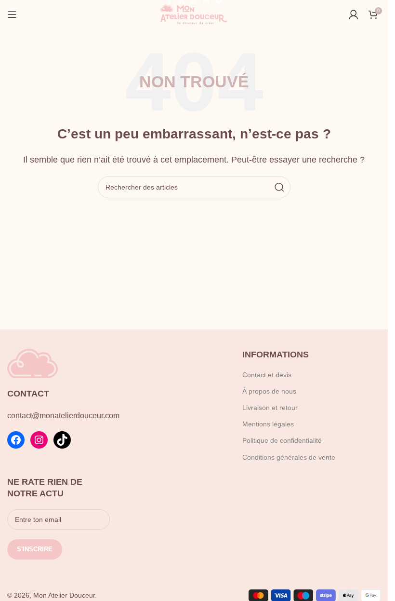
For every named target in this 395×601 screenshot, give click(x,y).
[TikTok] (62, 440)
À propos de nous (269, 391)
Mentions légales (268, 424)
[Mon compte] (353, 14)
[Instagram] (39, 440)
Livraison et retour (270, 407)
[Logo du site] (194, 14)
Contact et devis (266, 375)
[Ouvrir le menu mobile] (12, 14)
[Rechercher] (279, 187)
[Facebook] (16, 440)
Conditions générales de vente (288, 457)
